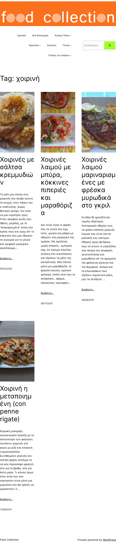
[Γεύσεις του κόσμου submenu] (70, 55)
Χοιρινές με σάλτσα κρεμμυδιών (17, 171)
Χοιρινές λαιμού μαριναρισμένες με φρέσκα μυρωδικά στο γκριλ (99, 182)
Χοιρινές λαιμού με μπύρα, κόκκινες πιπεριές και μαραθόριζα (56, 186)
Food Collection (9, 539)
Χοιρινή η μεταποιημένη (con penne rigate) (16, 404)
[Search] (109, 45)
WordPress (109, 539)
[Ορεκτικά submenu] (40, 45)
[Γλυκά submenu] (70, 45)
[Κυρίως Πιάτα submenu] (70, 35)
